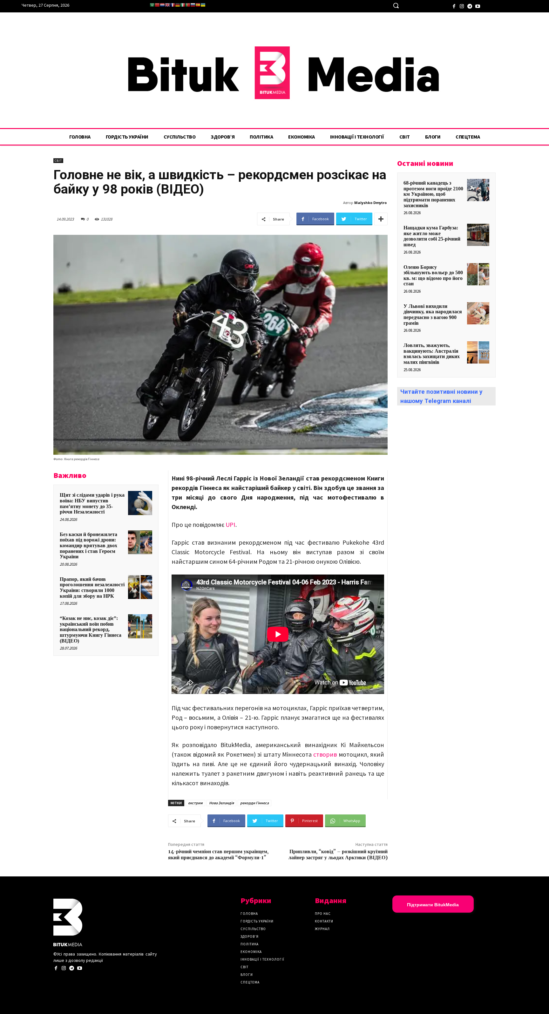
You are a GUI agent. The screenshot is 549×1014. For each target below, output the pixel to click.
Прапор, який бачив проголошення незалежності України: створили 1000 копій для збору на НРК (92, 587)
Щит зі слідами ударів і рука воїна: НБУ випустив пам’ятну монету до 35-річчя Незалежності (92, 503)
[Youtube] (477, 5)
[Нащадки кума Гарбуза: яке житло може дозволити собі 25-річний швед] (478, 235)
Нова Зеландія (221, 802)
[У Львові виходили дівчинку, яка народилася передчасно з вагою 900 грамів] (478, 313)
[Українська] (203, 5)
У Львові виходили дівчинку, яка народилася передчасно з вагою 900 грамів (432, 314)
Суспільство (253, 929)
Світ (58, 161)
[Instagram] (461, 5)
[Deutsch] (177, 5)
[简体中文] (157, 5)
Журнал (322, 929)
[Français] (172, 5)
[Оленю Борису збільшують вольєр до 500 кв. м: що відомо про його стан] (478, 274)
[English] (167, 5)
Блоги (247, 974)
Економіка (251, 951)
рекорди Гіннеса (254, 802)
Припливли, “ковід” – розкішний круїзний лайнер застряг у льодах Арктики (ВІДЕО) (338, 854)
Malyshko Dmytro (370, 202)
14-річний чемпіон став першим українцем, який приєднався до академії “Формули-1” (218, 854)
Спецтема (250, 982)
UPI (229, 524)
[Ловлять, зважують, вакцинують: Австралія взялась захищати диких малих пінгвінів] (478, 352)
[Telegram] (469, 5)
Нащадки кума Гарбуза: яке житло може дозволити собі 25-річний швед (431, 236)
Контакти (324, 921)
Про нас (323, 913)
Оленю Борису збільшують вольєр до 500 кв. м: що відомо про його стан (433, 275)
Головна (249, 913)
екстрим (195, 802)
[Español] (197, 5)
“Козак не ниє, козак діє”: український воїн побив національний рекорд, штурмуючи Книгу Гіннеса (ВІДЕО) (90, 629)
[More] (381, 219)
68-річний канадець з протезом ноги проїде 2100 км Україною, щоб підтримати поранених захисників (433, 194)
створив (325, 754)
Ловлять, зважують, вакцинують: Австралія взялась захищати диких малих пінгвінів (431, 354)
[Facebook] (453, 5)
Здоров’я (250, 936)
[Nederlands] (162, 5)
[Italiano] (182, 5)
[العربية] (152, 5)
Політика (250, 944)
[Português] (187, 5)
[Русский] (192, 5)
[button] (395, 5)
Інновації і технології (262, 959)
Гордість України (257, 921)
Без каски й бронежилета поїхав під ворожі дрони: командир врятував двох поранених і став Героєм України (88, 545)
